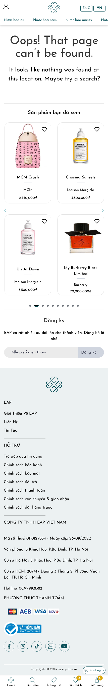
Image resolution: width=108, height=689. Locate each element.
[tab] (30, 306)
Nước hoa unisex (79, 20)
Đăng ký (88, 353)
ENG (86, 8)
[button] (5, 210)
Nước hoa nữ (14, 20)
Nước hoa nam (45, 20)
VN (99, 8)
